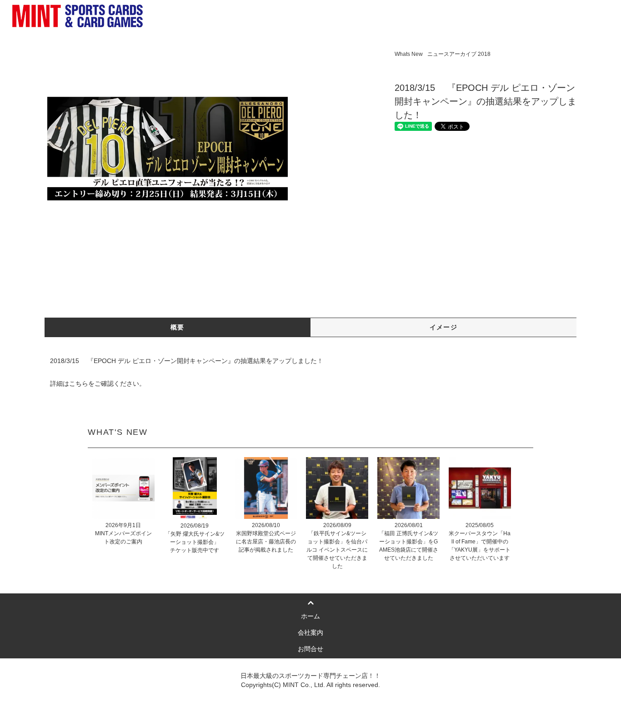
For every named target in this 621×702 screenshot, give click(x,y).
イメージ (444, 327)
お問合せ (310, 648)
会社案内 (310, 632)
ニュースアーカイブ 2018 (459, 54)
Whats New (409, 54)
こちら (78, 383)
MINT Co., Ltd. (304, 684)
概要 (177, 327)
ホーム (310, 616)
